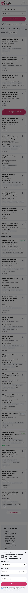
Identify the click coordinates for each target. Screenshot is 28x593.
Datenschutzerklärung (5, 588)
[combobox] (13, 565)
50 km (22, 571)
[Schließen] (26, 552)
